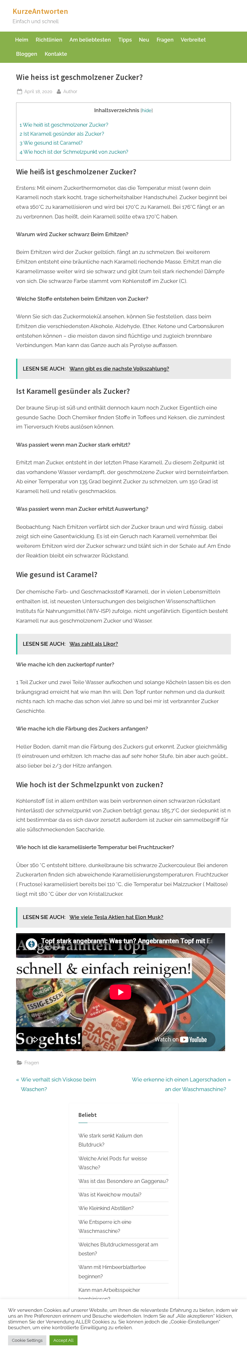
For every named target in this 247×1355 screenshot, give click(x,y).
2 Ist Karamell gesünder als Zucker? (62, 134)
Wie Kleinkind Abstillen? (106, 1208)
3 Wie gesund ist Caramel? (51, 143)
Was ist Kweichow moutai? (110, 1195)
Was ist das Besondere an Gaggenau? (123, 1181)
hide (146, 110)
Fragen (165, 40)
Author (70, 91)
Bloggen (26, 54)
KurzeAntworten (40, 11)
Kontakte (56, 54)
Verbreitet (193, 40)
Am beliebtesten (90, 40)
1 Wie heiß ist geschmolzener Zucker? (64, 125)
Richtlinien (49, 40)
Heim (21, 40)
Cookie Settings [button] (27, 1340)
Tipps (125, 40)
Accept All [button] (63, 1340)
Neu (144, 40)
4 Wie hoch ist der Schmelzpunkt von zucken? (74, 152)
